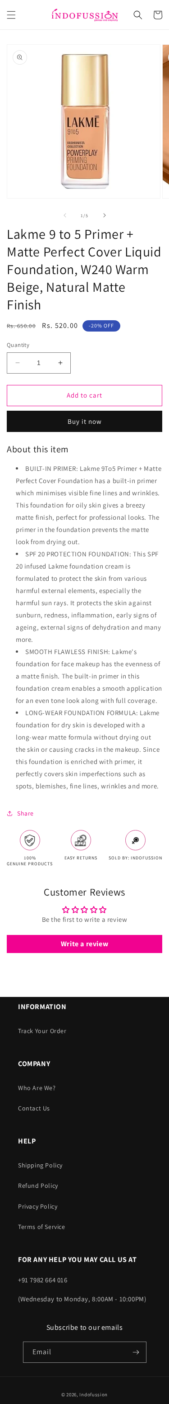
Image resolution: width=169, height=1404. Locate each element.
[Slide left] (65, 215)
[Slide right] (104, 215)
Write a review (84, 944)
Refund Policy (38, 1185)
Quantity (18, 345)
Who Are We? (37, 1088)
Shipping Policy (40, 1165)
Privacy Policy (37, 1206)
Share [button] (25, 813)
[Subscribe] (136, 1352)
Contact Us (34, 1108)
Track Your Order (42, 1031)
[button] (11, 15)
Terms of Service (41, 1227)
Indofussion (93, 1394)
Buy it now (85, 421)
